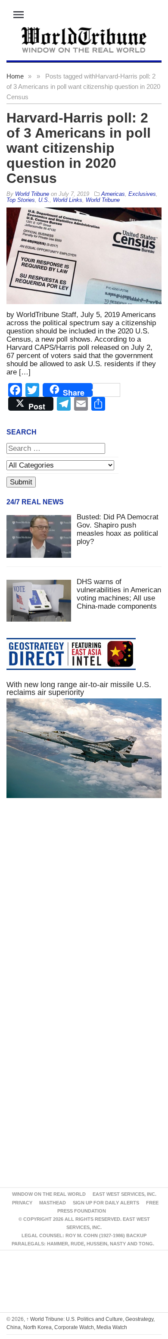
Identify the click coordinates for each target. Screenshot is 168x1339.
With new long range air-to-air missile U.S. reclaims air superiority (78, 688)
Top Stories (20, 200)
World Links (67, 200)
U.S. (44, 200)
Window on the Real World (49, 1194)
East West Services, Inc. (124, 1194)
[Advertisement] (84, 909)
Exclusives (142, 194)
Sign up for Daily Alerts (106, 1202)
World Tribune (103, 200)
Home (15, 76)
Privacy (22, 1202)
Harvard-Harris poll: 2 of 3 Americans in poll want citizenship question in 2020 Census (78, 148)
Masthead (52, 1202)
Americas (113, 194)
